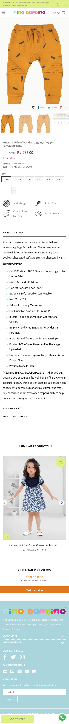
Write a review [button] (34, 590)
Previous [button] (4, 502)
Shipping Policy (12, 408)
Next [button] (62, 502)
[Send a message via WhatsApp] (62, 717)
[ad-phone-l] (54, 11)
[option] (25, 124)
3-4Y (39, 179)
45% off (61, 462)
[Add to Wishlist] (34, 107)
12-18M (17, 179)
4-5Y (49, 179)
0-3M (6, 179)
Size (4, 174)
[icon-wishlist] (59, 11)
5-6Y (59, 179)
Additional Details (15, 416)
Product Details (13, 232)
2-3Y (29, 179)
